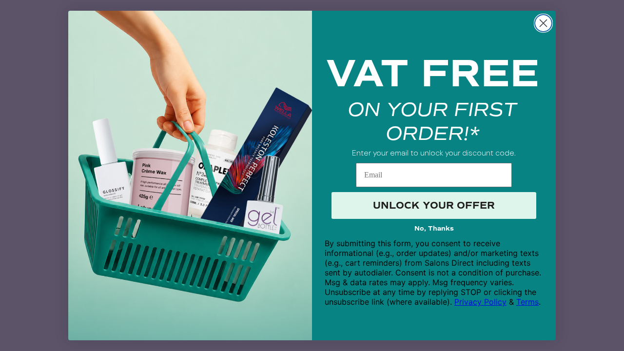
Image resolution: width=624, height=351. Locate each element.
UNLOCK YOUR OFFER (434, 205)
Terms (527, 302)
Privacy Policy (480, 302)
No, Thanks (434, 229)
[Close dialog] (543, 23)
